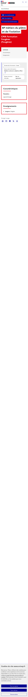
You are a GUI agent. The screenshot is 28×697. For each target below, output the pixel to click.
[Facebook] (17, 121)
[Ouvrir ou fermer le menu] (26, 2)
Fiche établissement (9, 15)
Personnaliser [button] (14, 694)
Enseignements (6, 55)
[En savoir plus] (5, 73)
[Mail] (6, 121)
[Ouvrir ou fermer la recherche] (23, 2)
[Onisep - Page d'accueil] (11, 3)
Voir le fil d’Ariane (5, 8)
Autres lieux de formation (10, 21)
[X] (13, 121)
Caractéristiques (6, 52)
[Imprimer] (2, 121)
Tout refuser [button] (14, 690)
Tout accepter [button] (14, 686)
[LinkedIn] (9, 121)
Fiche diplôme (7, 18)
